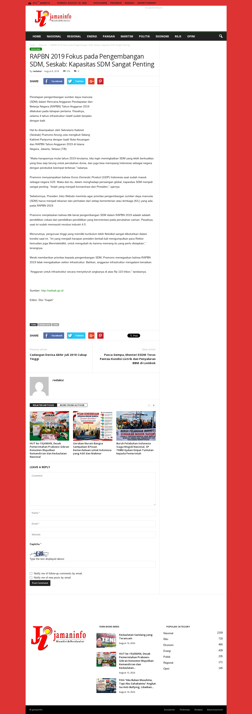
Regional (168, 662)
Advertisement (146, 2)
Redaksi (129, 2)
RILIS (178, 36)
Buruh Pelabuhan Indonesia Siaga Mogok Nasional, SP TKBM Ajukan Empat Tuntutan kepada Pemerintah (135, 448)
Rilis (165, 639)
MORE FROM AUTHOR (72, 405)
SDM (55, 324)
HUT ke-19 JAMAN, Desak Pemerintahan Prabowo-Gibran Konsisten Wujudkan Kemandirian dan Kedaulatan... (136, 661)
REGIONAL (74, 36)
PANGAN (109, 36)
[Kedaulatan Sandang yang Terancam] (106, 640)
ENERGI (92, 36)
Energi (167, 650)
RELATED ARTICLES (43, 405)
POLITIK (144, 36)
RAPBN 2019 (45, 324)
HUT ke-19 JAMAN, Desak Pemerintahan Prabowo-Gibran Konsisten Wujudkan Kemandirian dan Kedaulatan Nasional (49, 450)
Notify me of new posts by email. (52, 577)
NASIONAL (54, 36)
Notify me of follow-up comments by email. (58, 573)
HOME (37, 36)
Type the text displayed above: (47, 558)
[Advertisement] (153, 18)
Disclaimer (100, 2)
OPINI (191, 36)
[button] (220, 36)
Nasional (43, 45)
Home (32, 45)
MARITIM (127, 36)
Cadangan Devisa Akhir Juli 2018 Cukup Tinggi (58, 357)
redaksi (37, 71)
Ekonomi (168, 645)
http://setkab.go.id (52, 290)
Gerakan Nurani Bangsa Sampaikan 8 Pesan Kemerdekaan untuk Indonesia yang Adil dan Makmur (92, 448)
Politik (166, 656)
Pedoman (116, 2)
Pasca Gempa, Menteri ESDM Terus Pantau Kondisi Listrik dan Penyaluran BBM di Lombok (128, 359)
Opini (166, 668)
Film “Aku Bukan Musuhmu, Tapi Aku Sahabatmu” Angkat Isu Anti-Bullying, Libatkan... (137, 683)
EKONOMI (162, 36)
